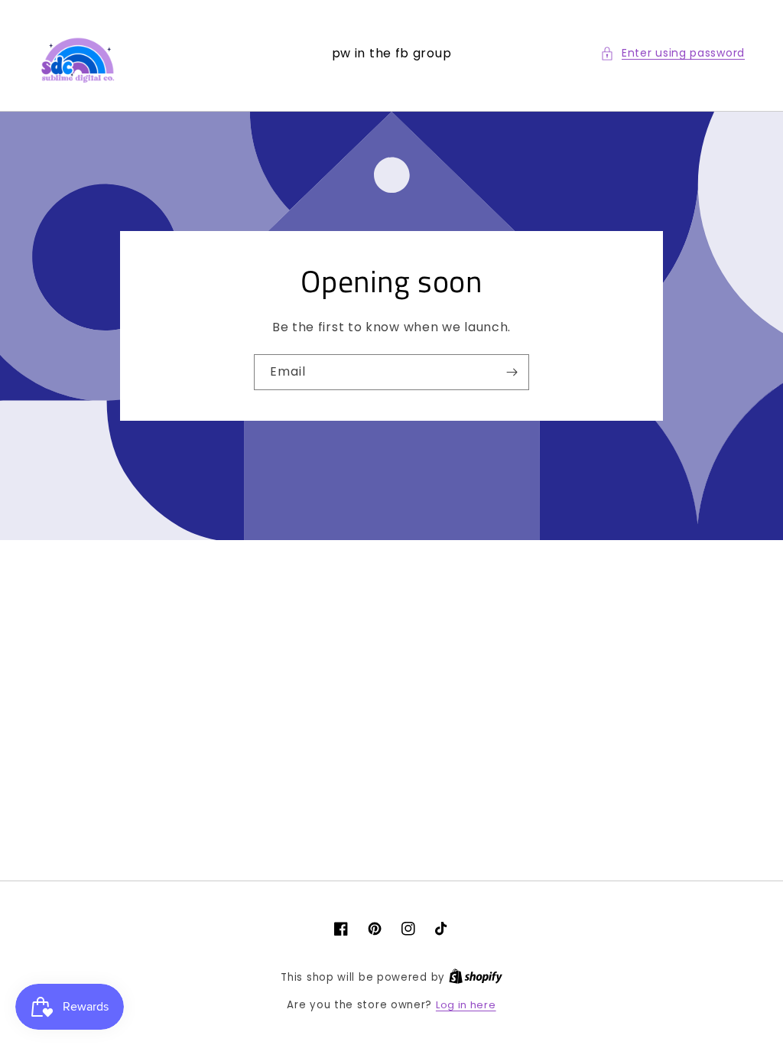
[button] (672, 53)
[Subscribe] (511, 372)
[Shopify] (475, 977)
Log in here (466, 1005)
